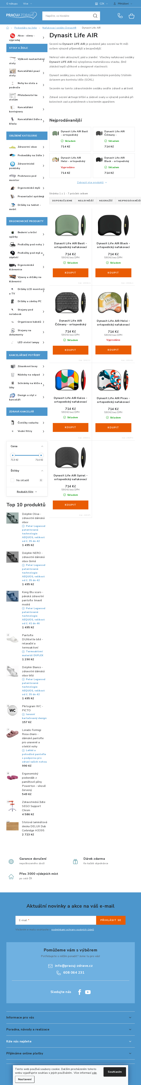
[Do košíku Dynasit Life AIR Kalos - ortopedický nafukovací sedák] (71, 427)
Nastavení (24, 1079)
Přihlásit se (110, 920)
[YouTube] (88, 992)
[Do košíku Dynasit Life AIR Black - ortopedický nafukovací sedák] (113, 272)
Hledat (95, 15)
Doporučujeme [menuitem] (62, 200)
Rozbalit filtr (25, 491)
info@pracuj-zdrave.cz (74, 965)
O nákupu (12, 3)
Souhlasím (115, 1072)
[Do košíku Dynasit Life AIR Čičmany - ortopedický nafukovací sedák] (71, 350)
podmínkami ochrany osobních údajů (73, 929)
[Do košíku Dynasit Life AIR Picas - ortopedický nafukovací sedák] (113, 427)
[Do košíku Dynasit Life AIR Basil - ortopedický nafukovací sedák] (71, 272)
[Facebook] (79, 992)
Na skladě (29, 480)
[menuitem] (26, 38)
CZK (102, 3)
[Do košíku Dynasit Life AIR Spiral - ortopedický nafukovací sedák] (71, 505)
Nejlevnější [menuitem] (86, 200)
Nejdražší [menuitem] (106, 200)
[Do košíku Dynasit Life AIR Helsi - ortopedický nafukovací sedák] (113, 350)
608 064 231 (121, 16)
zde (94, 1073)
